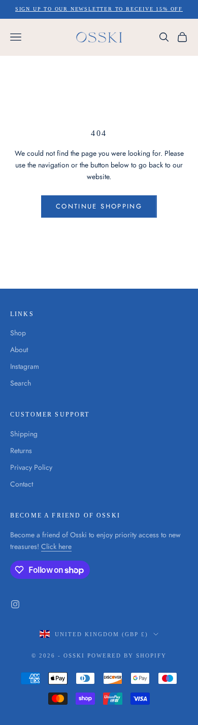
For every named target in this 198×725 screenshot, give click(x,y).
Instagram (24, 366)
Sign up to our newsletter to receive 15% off (99, 9)
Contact (21, 484)
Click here (56, 546)
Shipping (24, 434)
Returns (21, 450)
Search (20, 383)
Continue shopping (99, 206)
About (19, 349)
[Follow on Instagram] (15, 604)
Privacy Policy (31, 467)
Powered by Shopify (127, 655)
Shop (18, 333)
